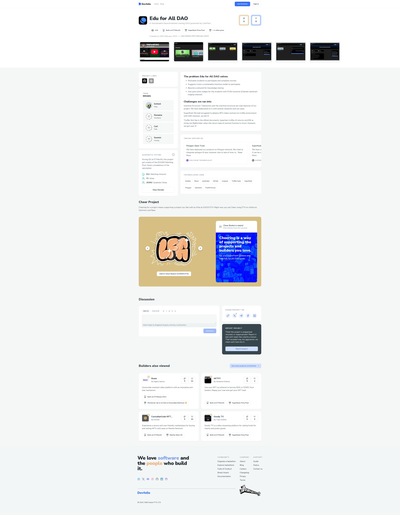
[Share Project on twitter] (234, 315)
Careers (243, 469)
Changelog (244, 472)
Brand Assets (223, 472)
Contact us (257, 469)
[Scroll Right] (200, 248)
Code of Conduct (225, 469)
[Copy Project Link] (227, 315)
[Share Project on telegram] (241, 315)
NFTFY (217, 378)
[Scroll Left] (148, 248)
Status (256, 465)
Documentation (224, 476)
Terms (242, 480)
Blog (242, 465)
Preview (155, 311)
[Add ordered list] (175, 311)
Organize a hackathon (227, 461)
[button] (188, 51)
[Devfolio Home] (145, 4)
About (242, 461)
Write (146, 311)
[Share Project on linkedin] (254, 315)
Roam (154, 378)
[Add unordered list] (172, 311)
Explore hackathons (226, 465)
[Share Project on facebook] (247, 315)
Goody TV (219, 416)
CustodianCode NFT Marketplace (161, 416)
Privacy (243, 476)
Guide (255, 461)
